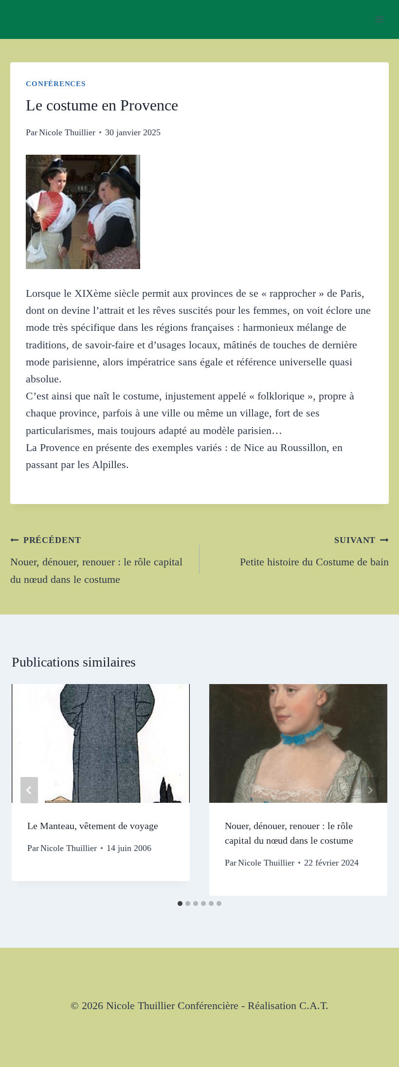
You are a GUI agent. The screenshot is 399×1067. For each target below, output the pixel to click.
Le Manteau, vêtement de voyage (92, 825)
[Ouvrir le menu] (380, 19)
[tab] (180, 903)
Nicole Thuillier (67, 132)
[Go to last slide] (29, 790)
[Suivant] (370, 790)
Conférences (55, 83)
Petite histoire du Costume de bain (314, 551)
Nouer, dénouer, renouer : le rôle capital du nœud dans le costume (96, 560)
